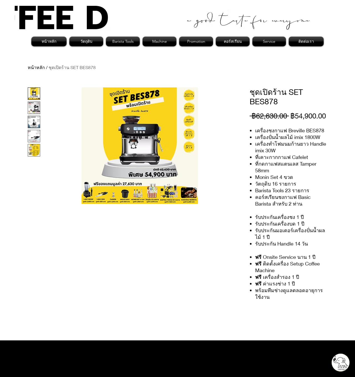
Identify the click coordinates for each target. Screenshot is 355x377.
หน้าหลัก (36, 67)
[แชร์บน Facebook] (253, 320)
